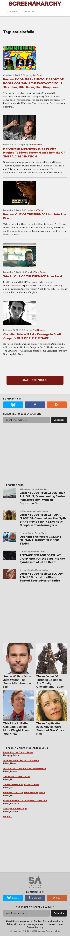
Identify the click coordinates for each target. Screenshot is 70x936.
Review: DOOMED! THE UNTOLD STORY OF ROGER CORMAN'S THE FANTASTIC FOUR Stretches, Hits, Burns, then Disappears (33, 83)
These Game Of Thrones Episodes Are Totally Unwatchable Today (50, 681)
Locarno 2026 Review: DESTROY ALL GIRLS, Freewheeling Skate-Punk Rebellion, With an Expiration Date (42, 498)
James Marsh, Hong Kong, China (21, 784)
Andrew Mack (35, 144)
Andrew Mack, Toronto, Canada (21, 760)
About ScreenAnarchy (17, 921)
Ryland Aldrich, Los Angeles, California (25, 800)
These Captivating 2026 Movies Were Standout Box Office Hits (50, 728)
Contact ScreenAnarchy (47, 921)
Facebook (36, 898)
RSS (58, 898)
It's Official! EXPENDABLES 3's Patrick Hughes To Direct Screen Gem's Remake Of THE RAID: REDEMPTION (34, 152)
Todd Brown (40, 272)
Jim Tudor (37, 75)
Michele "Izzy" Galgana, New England (24, 792)
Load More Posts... (35, 380)
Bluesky (15, 898)
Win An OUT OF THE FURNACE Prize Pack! (32, 276)
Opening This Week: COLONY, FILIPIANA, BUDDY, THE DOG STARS (41, 540)
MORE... (7, 816)
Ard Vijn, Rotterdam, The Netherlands (24, 768)
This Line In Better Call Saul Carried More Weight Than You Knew (16, 728)
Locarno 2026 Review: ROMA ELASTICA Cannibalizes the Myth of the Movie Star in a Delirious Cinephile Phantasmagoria (43, 520)
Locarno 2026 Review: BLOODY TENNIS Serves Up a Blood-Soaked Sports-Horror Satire (42, 577)
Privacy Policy (14, 924)
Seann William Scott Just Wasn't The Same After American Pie (18, 681)
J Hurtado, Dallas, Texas (16, 776)
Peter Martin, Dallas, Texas (18, 752)
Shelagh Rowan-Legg (15, 808)
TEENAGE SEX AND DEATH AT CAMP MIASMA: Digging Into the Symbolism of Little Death (42, 558)
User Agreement (35, 924)
